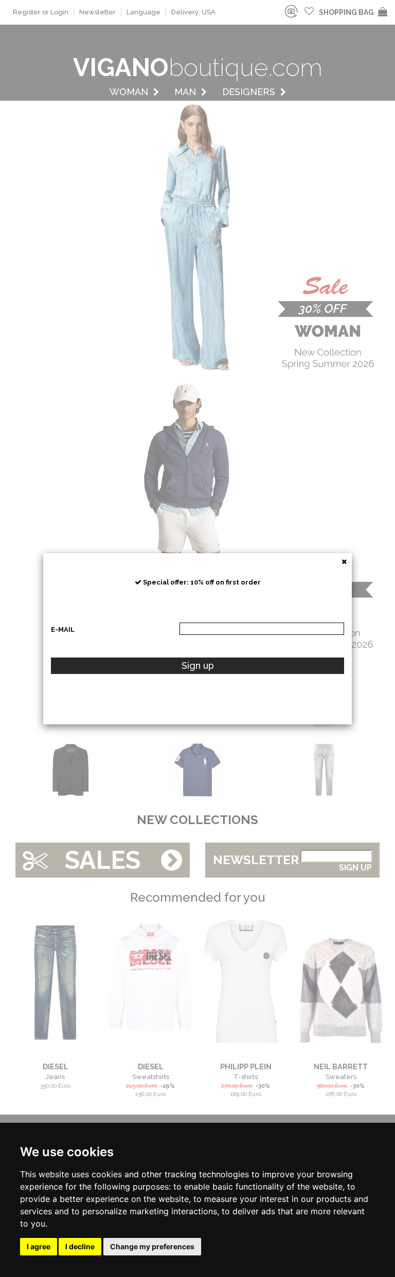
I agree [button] (38, 1246)
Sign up (198, 665)
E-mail (63, 629)
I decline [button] (80, 1246)
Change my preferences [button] (152, 1246)
